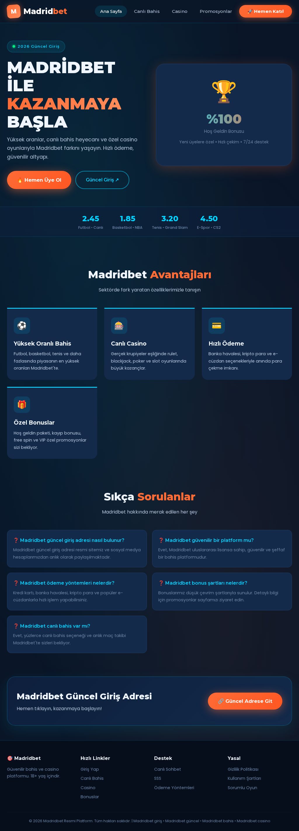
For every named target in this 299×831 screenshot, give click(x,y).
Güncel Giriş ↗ (102, 180)
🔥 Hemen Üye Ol (39, 180)
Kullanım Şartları (244, 778)
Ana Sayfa (111, 11)
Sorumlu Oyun (242, 788)
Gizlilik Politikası (243, 769)
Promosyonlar (216, 11)
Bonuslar (90, 797)
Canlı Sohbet (167, 769)
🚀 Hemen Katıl (265, 11)
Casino (179, 11)
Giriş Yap (90, 769)
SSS (157, 778)
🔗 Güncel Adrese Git (245, 701)
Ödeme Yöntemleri (174, 788)
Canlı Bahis (147, 11)
